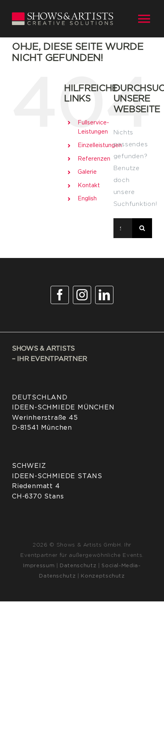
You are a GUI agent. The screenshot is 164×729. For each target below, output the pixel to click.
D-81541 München (42, 428)
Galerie (87, 172)
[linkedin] (104, 295)
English (87, 199)
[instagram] (82, 295)
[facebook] (60, 295)
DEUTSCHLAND (40, 397)
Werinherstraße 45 (45, 418)
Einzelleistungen (100, 145)
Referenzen (94, 159)
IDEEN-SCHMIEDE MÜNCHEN (63, 407)
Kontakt (89, 185)
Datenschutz (78, 565)
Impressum (39, 565)
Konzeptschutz (103, 576)
